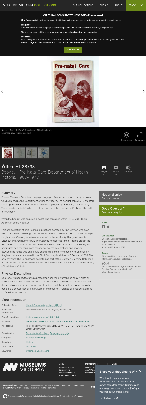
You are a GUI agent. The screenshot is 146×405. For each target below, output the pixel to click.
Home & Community (35, 305)
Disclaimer (35, 388)
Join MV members (92, 367)
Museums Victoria (29, 5)
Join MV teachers (92, 370)
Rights (43, 388)
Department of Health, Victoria (40, 321)
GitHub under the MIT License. (72, 396)
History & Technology (36, 338)
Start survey (109, 398)
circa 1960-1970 (51, 317)
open (118, 256)
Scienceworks (64, 370)
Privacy (26, 388)
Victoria (29, 317)
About (118, 5)
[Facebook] (103, 227)
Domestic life (32, 333)
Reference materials (59, 333)
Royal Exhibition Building (68, 375)
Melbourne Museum (66, 367)
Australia (38, 317)
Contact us (52, 388)
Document (31, 346)
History (29, 342)
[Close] (140, 371)
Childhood (44, 333)
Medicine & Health (54, 305)
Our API (104, 5)
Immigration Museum (67, 373)
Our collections (83, 5)
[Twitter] (108, 227)
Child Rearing (43, 351)
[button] (136, 5)
